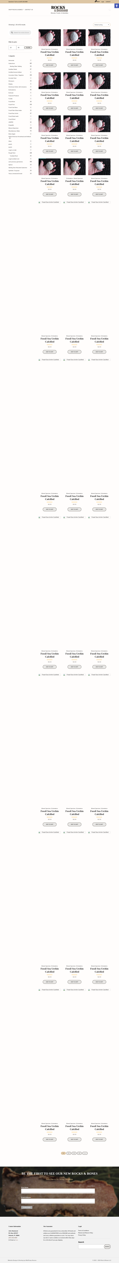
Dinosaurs (11, 81)
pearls (10, 144)
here (16, 1240)
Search (81, 1242)
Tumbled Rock (14, 156)
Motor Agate (12, 134)
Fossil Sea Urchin (13, 113)
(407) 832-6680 (13, 1237)
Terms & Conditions (83, 1230)
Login (102, 1)
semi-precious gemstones (16, 161)
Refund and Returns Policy (85, 1233)
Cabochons (12, 63)
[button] (116, 5)
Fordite (10, 98)
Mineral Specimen (13, 128)
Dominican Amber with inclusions (18, 87)
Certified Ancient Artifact (15, 72)
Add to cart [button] (49, 65)
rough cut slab (12, 150)
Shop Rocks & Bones (16, 9)
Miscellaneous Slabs (14, 131)
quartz (10, 147)
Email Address (26, 1197)
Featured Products (14, 95)
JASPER (11, 122)
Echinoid (11, 93)
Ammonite (11, 60)
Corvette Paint (12, 78)
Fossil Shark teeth (13, 116)
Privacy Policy (82, 1235)
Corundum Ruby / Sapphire (16, 75)
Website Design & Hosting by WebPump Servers (22, 1260)
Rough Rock (12, 153)
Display (11, 84)
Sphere (11, 164)
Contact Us (29, 9)
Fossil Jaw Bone (13, 107)
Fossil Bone (12, 101)
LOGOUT (108, 1)
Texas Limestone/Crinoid (15, 173)
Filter (28, 47)
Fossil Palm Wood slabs (15, 110)
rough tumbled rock (14, 159)
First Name (24, 1187)
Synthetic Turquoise (14, 170)
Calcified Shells (13, 69)
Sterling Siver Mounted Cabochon (18, 167)
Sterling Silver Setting (16, 66)
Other (10, 141)
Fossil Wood (12, 119)
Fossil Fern (12, 104)
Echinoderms (12, 90)
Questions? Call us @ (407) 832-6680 (18, 1)
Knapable (11, 125)
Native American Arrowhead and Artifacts (20, 136)
